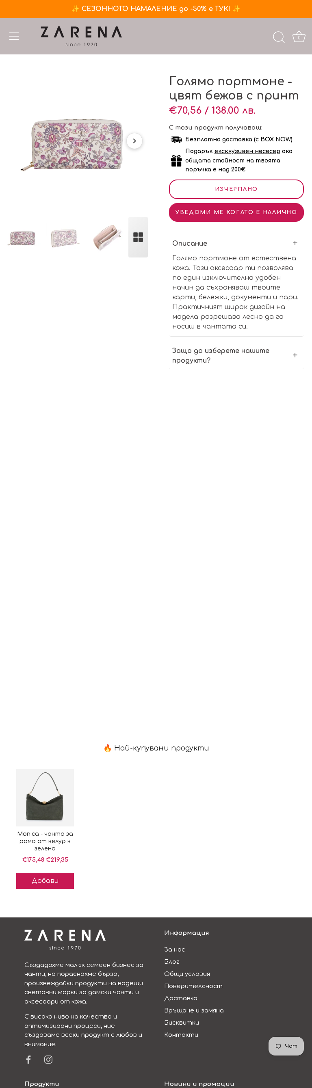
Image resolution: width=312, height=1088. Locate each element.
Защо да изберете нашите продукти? (220, 355)
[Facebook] (28, 1059)
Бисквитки (181, 1022)
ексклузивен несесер (247, 151)
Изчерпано (236, 189)
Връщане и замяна (194, 1010)
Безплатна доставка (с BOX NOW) (238, 139)
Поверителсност (193, 986)
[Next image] (134, 141)
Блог (172, 961)
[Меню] (14, 36)
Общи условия (187, 974)
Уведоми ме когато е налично (236, 212)
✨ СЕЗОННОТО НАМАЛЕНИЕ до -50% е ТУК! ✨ (156, 9)
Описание (189, 243)
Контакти (181, 1035)
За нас (174, 949)
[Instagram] (48, 1059)
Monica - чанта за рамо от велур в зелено (45, 841)
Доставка (180, 998)
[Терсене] (279, 37)
